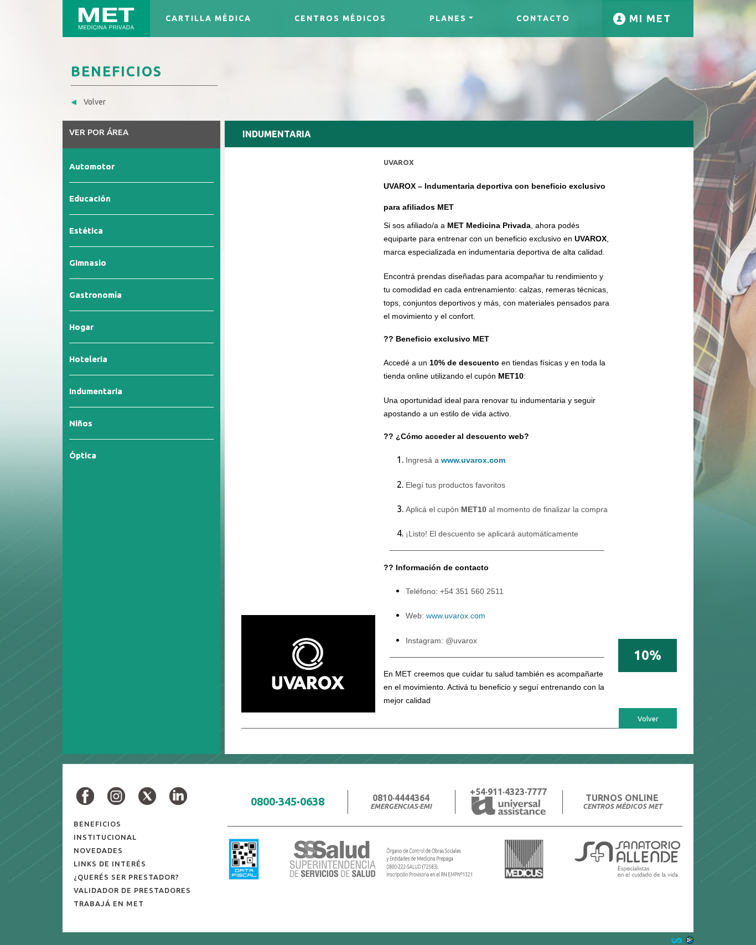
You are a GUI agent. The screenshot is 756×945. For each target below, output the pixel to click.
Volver (94, 101)
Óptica (82, 455)
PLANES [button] (448, 18)
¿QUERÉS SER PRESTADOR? (126, 877)
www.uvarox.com (473, 460)
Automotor (92, 166)
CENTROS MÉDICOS (340, 18)
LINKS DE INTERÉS (110, 863)
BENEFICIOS (97, 824)
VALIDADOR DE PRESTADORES (132, 890)
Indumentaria (95, 391)
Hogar (81, 327)
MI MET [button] (648, 18)
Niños (80, 423)
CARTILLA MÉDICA (208, 18)
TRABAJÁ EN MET (109, 903)
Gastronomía (95, 294)
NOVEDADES (98, 850)
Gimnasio (87, 262)
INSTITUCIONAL (105, 837)
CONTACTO (543, 18)
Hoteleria (88, 359)
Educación (90, 198)
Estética (86, 230)
